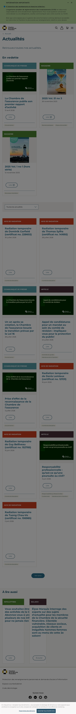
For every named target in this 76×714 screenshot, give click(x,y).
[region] (38, 708)
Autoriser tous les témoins (46, 711)
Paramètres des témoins (27, 711)
